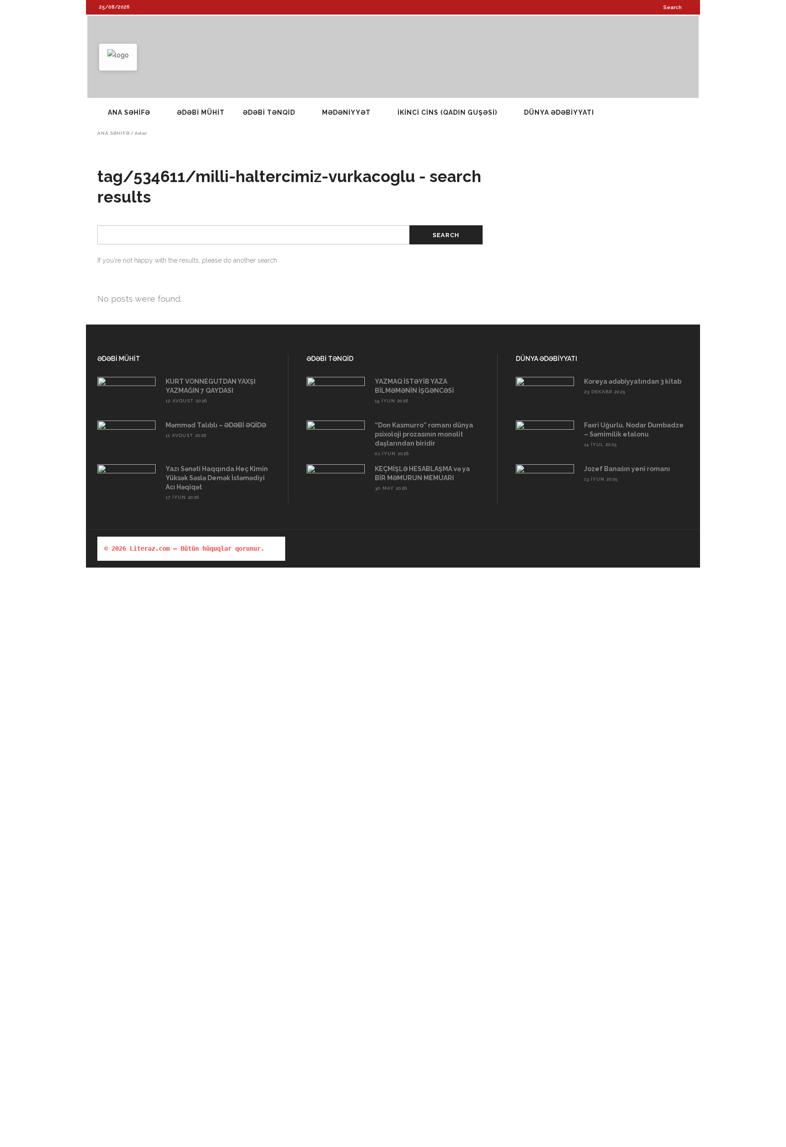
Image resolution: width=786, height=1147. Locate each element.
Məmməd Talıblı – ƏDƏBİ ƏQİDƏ (216, 425)
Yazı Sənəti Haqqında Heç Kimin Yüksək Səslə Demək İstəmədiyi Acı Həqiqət (217, 478)
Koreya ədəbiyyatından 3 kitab (632, 381)
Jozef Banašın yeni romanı (627, 468)
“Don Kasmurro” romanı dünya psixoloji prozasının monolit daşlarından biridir (424, 434)
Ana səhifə (113, 133)
